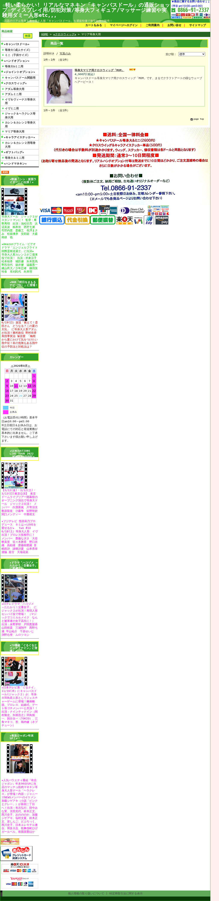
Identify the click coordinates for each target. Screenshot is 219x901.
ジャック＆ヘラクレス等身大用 (20, 115)
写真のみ (65, 53)
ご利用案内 (153, 25)
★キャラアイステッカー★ (19, 137)
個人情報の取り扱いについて (86, 893)
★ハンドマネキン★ (15, 163)
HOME (44, 34)
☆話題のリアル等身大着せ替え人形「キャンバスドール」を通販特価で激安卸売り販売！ (57, 20)
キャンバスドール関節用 (20, 77)
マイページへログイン (124, 25)
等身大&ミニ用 (14, 66)
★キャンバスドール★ (17, 44)
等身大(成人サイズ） (18, 49)
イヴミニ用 (12, 108)
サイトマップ (197, 25)
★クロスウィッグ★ (15, 83)
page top (199, 119)
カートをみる (93, 25)
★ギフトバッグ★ (14, 152)
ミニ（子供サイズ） (17, 55)
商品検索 (7, 31)
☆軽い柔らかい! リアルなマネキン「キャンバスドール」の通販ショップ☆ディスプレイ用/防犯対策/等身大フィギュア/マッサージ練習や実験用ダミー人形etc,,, (86, 10)
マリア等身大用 (14, 131)
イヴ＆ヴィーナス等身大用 (20, 101)
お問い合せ (174, 25)
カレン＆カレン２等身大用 (20, 124)
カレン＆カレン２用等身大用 (20, 144)
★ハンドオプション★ (17, 60)
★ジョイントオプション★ (19, 71)
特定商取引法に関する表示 (126, 893)
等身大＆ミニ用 (14, 157)
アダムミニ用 (13, 94)
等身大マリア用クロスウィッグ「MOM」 (99, 70)
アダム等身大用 (14, 89)
